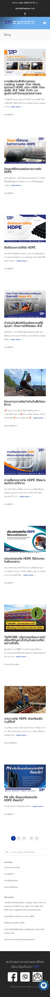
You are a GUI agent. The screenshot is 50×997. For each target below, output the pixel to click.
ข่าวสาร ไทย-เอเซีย (11, 664)
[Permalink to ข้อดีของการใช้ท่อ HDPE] (25, 228)
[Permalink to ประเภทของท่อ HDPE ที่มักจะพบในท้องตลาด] (25, 539)
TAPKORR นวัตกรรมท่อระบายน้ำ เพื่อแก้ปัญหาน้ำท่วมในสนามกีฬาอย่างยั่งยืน (25, 640)
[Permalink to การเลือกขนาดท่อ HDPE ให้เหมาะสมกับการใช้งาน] (25, 461)
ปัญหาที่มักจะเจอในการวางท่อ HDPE (22, 170)
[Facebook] (25, 14)
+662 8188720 (25, 2)
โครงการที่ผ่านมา (10, 425)
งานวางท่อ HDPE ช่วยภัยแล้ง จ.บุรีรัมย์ (23, 720)
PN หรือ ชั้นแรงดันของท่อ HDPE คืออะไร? (20, 798)
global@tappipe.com (25, 8)
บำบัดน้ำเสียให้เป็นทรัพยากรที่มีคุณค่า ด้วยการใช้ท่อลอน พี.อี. (23, 324)
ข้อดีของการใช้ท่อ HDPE (20, 247)
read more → (17, 106)
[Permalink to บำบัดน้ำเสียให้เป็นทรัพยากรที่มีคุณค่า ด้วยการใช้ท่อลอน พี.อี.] (25, 304)
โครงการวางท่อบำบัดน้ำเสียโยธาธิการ (25, 403)
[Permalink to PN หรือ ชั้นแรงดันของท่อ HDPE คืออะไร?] (25, 778)
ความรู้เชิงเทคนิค (11, 880)
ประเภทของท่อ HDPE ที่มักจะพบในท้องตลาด (24, 560)
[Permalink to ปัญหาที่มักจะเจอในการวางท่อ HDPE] (25, 149)
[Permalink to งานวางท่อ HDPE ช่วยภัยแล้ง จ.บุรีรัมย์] (25, 699)
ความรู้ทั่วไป (8, 114)
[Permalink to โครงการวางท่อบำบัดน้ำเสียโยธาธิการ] (25, 382)
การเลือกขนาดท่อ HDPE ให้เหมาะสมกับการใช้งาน (25, 481)
